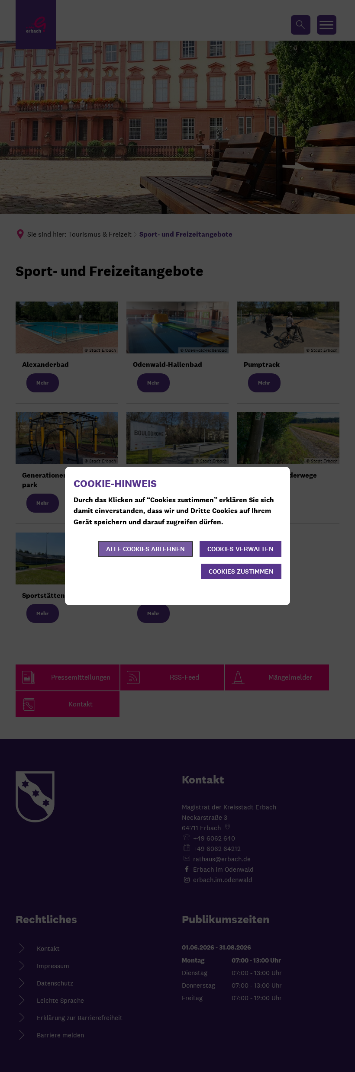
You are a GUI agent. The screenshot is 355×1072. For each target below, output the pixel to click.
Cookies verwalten (240, 549)
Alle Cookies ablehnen (145, 549)
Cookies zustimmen (241, 571)
